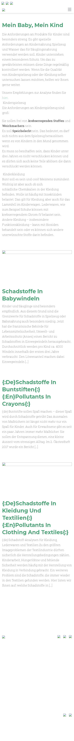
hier (5, 98)
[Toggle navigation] (69, 9)
